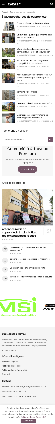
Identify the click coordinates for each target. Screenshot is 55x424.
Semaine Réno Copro (27, 91)
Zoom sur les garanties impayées (33, 23)
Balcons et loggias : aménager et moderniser (30, 259)
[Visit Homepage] (14, 4)
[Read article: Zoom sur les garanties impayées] (8, 26)
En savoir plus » (9, 350)
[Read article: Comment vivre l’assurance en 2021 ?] (8, 106)
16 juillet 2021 (43, 107)
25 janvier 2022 (44, 67)
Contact (6, 374)
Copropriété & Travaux (27, 27)
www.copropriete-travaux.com (22, 396)
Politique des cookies (11, 366)
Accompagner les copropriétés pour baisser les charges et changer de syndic (34, 77)
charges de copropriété (25, 12)
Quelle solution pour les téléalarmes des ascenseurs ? (28, 248)
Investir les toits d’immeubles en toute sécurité (31, 276)
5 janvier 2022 (44, 84)
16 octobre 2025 (44, 27)
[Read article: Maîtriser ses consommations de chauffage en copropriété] (8, 118)
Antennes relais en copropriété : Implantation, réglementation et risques (19, 232)
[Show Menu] (3, 4)
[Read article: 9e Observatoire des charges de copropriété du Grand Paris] (8, 64)
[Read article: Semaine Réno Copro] (8, 95)
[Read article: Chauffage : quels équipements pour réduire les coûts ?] (8, 38)
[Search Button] (51, 4)
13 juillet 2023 (43, 55)
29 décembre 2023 (45, 41)
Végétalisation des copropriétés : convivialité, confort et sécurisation (33, 50)
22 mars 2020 (43, 121)
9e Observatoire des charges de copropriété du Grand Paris (32, 62)
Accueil (5, 12)
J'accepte (28, 420)
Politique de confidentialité (14, 370)
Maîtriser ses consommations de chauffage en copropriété (32, 116)
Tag (11, 12)
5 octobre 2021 (43, 95)
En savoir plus (27, 169)
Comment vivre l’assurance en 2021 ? (34, 103)
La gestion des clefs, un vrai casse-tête (27, 268)
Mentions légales (10, 361)
